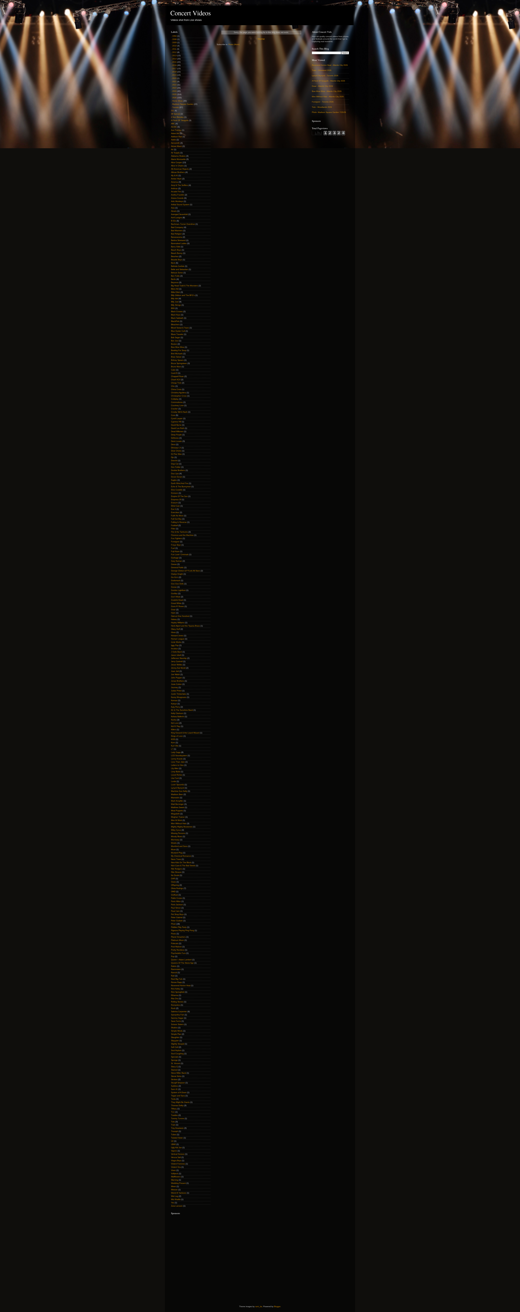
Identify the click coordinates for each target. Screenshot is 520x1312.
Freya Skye (176, 545)
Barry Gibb (175, 247)
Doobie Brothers (178, 470)
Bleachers (175, 325)
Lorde (173, 781)
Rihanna (174, 995)
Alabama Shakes (178, 156)
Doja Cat (174, 464)
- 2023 (174, 88)
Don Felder (176, 467)
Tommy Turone (177, 1118)
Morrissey (175, 840)
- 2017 (174, 69)
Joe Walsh (175, 674)
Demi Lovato (176, 441)
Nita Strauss (176, 872)
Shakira (174, 1028)
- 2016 (174, 65)
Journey (174, 687)
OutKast (174, 895)
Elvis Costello (176, 490)
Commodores (177, 402)
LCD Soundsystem (179, 756)
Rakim (173, 966)
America (174, 182)
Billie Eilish (175, 292)
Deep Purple (176, 435)
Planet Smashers (178, 937)
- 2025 (174, 94)
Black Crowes (177, 312)
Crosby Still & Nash (179, 412)
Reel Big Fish (176, 979)
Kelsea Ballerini (177, 717)
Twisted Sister (177, 1138)
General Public (177, 568)
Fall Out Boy (176, 519)
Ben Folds (175, 276)
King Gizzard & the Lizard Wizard (185, 733)
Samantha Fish (177, 1015)
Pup (172, 956)
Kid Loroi (175, 723)
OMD (173, 892)
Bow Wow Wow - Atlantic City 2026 (327, 91)
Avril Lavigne (176, 218)
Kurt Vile (174, 746)
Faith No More (177, 516)
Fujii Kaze (175, 551)
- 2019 (174, 75)
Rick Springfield (177, 992)
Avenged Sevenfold (179, 214)
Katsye (174, 704)
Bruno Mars (176, 367)
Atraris (174, 211)
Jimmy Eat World (178, 668)
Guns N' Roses (177, 606)
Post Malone (176, 947)
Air (172, 150)
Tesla (173, 1099)
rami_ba (258, 1307)
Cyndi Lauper (177, 418)
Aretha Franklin (177, 195)
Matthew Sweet (177, 807)
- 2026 (174, 98)
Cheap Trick (176, 383)
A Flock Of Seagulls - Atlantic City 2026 (328, 81)
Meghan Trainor (178, 817)
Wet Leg (174, 1196)
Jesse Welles (176, 665)
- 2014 (174, 59)
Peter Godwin (177, 921)
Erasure (174, 503)
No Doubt (175, 875)
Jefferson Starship (179, 658)
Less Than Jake (178, 762)
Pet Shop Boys (177, 914)
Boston (174, 344)
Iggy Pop (175, 645)
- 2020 (174, 78)
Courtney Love (177, 405)
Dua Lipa (175, 474)
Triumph (174, 1131)
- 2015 (174, 62)
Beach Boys (176, 250)
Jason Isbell (176, 655)
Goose (174, 587)
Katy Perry (175, 707)
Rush (173, 1008)
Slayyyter (175, 1041)
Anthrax (174, 188)
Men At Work (176, 820)
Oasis (173, 882)
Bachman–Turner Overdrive (183, 224)
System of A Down (178, 1092)
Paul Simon (176, 908)
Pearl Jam (175, 911)
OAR (173, 879)
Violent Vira (176, 1167)
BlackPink (175, 321)
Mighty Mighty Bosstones (181, 827)
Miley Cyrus (176, 830)
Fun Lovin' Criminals (179, 555)
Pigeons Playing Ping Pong (182, 930)
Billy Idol (174, 299)
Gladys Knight (177, 574)
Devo (173, 444)
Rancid (174, 973)
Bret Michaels (177, 354)
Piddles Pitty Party (178, 927)
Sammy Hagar (177, 1018)
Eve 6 (173, 509)
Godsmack (175, 581)
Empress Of (176, 500)
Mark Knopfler (177, 801)
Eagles (174, 480)
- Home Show (177, 101)
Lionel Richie (176, 775)
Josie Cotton (176, 684)
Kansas (174, 700)
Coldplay (174, 399)
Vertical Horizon (177, 1154)
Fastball (174, 525)
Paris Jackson (177, 905)
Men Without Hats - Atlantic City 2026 (328, 97)
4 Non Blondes (177, 117)
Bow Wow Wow (177, 347)
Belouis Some (177, 273)
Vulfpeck (174, 1174)
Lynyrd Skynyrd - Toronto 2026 (325, 76)
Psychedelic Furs (178, 953)
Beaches (174, 256)
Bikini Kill (174, 289)
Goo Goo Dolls (177, 584)
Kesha (173, 720)
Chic (173, 386)
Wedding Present (178, 1183)
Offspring (175, 885)
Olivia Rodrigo (177, 888)
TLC (173, 1112)
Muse (173, 849)
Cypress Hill (176, 422)
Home (261, 38)
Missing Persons (178, 833)
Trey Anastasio (177, 1128)
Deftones (175, 438)
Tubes (173, 1135)
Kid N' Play (175, 726)
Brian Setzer (176, 357)
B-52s (173, 221)
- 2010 (174, 46)
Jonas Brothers (177, 681)
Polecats (174, 943)
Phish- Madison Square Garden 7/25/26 (329, 112)
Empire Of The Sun (179, 496)
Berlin (173, 279)
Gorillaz (174, 594)
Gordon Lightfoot (178, 590)
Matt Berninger (177, 804)
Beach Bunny (176, 253)
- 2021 (174, 82)
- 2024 (174, 91)
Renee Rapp (176, 982)
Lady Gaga (176, 752)
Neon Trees (176, 859)
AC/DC (174, 127)
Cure (173, 415)
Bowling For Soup (178, 350)
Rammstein (176, 969)
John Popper (176, 678)
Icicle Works (176, 642)
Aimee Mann (176, 146)
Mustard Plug (176, 853)
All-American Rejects (180, 169)
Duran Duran (176, 477)
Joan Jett (175, 671)
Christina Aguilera (178, 393)
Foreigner (175, 542)
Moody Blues (176, 836)
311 (172, 111)
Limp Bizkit (175, 772)
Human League (177, 639)
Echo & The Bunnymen (181, 487)
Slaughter (175, 1037)
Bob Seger (175, 338)
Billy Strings (176, 305)
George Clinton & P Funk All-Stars (185, 571)
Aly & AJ (174, 175)
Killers (173, 730)
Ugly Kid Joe (176, 1148)
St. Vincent (175, 1063)
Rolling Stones (177, 1002)
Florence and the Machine (182, 535)
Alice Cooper (176, 162)
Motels (174, 843)
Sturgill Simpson (178, 1083)
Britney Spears (177, 360)
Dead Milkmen (177, 431)
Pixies (173, 934)
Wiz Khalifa (176, 1199)
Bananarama (176, 237)
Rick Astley (175, 989)
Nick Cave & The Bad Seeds (183, 866)
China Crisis (176, 389)
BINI (173, 308)
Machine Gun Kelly (179, 791)
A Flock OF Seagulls (179, 120)
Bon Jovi (174, 341)
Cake (173, 370)
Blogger (277, 1307)
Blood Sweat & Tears (180, 328)
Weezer (174, 1190)
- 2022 (174, 85)
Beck (173, 263)
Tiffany (174, 1109)
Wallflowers (176, 1177)
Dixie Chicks (176, 451)
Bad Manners (177, 231)
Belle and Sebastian (179, 269)
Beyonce (174, 282)
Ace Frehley (176, 130)
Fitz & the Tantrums (179, 532)
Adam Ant (175, 133)
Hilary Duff (175, 629)
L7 (172, 749)
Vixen (173, 1170)
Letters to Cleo (177, 765)
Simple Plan (176, 1034)
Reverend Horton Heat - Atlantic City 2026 (330, 65)
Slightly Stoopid (177, 1044)
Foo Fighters (176, 538)
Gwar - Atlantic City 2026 (322, 86)
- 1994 (174, 36)
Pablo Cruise (176, 898)
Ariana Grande (177, 198)
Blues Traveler (177, 334)
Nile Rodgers (176, 869)
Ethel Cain (175, 506)
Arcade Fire (176, 192)
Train (173, 1125)
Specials (174, 1057)
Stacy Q (174, 1067)
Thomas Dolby (177, 1105)
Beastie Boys (176, 260)
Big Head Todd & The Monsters (184, 286)
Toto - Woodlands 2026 (322, 107)
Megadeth (175, 814)
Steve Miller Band (178, 1073)
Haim (173, 613)
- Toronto (175, 107)
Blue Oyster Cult (178, 331)
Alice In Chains (177, 166)
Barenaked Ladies (179, 243)
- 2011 (173, 49)
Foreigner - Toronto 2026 (323, 102)
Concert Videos (190, 12)
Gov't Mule (175, 597)
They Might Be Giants (180, 1102)
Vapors (174, 1151)
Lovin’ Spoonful (177, 785)
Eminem (174, 493)
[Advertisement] (191, 1256)
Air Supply (175, 153)
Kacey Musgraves (178, 697)
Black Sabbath (177, 318)
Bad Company (177, 227)
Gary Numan (176, 561)
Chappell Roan (177, 376)
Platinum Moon (177, 940)
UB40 (173, 1144)
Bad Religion (176, 234)
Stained (174, 1070)
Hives (173, 632)
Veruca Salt (176, 1157)
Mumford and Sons (179, 846)
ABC (173, 124)
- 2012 (174, 52)
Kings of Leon (177, 736)
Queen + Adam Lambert (181, 960)
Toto (173, 1122)
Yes (172, 1203)
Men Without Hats (178, 824)
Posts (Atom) (234, 44)
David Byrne (176, 425)
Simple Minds (177, 1031)
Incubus (174, 649)
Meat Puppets (177, 811)
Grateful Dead (177, 600)
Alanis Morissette (178, 159)
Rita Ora (174, 999)
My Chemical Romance (181, 856)
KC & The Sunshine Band (182, 710)
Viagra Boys (176, 1161)
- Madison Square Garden (182, 104)
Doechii (174, 461)
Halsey (174, 619)
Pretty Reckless (177, 950)
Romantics (175, 1005)
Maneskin (175, 798)
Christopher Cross (179, 396)
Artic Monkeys (177, 201)
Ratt (173, 976)
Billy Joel (174, 302)
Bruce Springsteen (179, 363)
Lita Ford (175, 778)
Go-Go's (174, 577)
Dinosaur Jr (176, 448)
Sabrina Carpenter (179, 1012)
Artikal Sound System (180, 205)
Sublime (174, 1086)
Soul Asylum (176, 1050)
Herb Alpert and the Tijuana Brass (185, 626)
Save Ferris (176, 1021)
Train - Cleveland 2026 (321, 70)
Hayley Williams (177, 623)
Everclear (175, 512)
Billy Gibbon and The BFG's (183, 295)
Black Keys (175, 315)
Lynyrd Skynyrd (177, 788)
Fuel (173, 548)
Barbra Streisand (178, 240)
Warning (174, 1180)
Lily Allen (174, 768)
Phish (173, 924)
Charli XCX (175, 380)
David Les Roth (177, 428)
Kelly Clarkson (177, 713)
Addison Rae (176, 137)
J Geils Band (176, 652)
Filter (173, 529)
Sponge (174, 1060)
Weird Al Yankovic (178, 1193)
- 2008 (174, 39)
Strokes (174, 1079)
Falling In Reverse (179, 522)
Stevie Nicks (176, 1076)
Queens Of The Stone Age (182, 963)
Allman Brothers (178, 172)
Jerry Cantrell (177, 661)
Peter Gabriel (176, 917)
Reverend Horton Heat (180, 986)
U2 (172, 1141)
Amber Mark (176, 179)
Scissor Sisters (177, 1024)
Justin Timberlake (178, 694)
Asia (173, 208)
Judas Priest (176, 691)
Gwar (173, 610)
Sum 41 (174, 1089)
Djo (172, 457)
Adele (173, 140)
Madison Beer (177, 794)
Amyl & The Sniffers (179, 185)
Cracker (174, 409)
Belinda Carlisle (177, 266)
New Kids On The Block (181, 862)
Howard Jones (177, 636)
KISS (173, 739)
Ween (173, 1186)
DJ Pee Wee (176, 454)
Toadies (174, 1115)
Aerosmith (175, 143)
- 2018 (174, 72)
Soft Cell (174, 1047)
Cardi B (174, 373)
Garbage (175, 558)
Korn (173, 743)
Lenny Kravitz (177, 759)
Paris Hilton (176, 901)
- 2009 (174, 43)
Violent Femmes (178, 1164)
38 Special (175, 114)
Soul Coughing (177, 1054)
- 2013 (174, 56)
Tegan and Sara (178, 1096)
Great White (176, 603)
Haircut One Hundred (180, 616)
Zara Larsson (177, 1206)
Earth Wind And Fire (179, 483)
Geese (174, 564)
